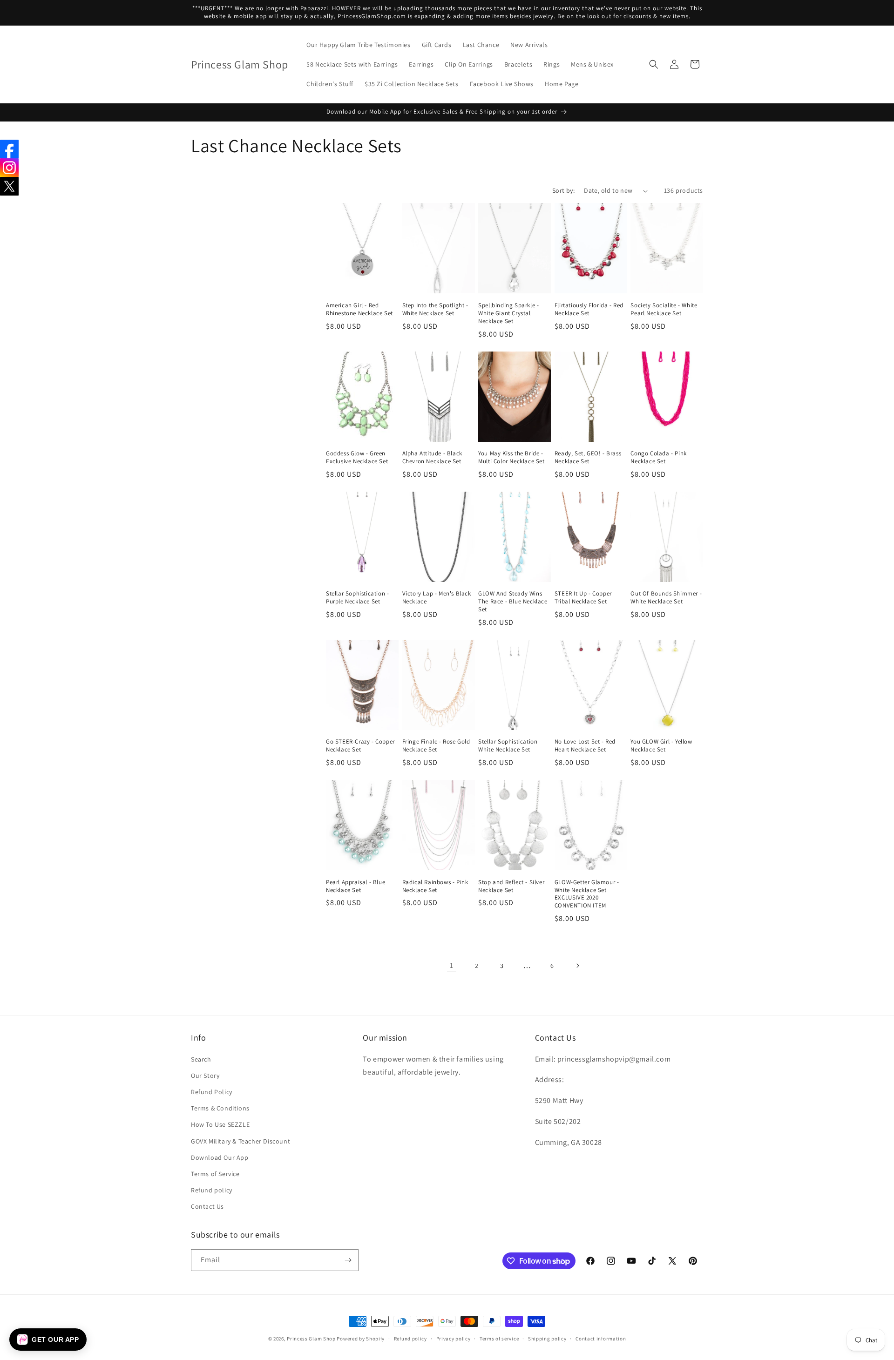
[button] (653, 64)
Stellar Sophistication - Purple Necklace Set (357, 597)
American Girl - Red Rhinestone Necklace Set (359, 309)
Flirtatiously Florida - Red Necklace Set (589, 309)
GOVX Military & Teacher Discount (240, 1141)
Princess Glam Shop (311, 1338)
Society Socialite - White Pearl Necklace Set (663, 309)
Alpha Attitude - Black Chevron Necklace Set (432, 457)
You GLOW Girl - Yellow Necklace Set (661, 745)
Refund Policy (211, 1092)
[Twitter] (9, 186)
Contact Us (207, 1206)
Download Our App (220, 1157)
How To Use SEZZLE (220, 1124)
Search (201, 1059)
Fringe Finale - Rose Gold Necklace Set (436, 745)
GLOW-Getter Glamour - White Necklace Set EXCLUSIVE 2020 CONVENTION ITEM (587, 894)
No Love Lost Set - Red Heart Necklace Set (585, 745)
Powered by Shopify (361, 1338)
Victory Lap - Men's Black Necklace (436, 597)
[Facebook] (9, 149)
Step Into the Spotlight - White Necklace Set (435, 309)
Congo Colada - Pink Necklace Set (658, 457)
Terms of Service (215, 1174)
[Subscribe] (348, 1260)
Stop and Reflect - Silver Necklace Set (511, 886)
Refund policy (211, 1190)
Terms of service (499, 1338)
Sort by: (563, 190)
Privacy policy (453, 1338)
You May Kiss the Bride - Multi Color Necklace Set (511, 457)
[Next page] (577, 965)
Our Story (205, 1075)
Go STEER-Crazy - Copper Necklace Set (360, 745)
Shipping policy (547, 1338)
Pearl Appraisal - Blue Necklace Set (355, 886)
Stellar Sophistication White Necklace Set (507, 745)
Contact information (601, 1338)
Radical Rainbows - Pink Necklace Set (435, 886)
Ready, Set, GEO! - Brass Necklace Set (588, 457)
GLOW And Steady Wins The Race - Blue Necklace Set (512, 601)
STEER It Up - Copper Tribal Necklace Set (583, 597)
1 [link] (452, 965)
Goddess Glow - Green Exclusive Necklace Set (357, 457)
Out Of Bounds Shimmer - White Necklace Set (666, 597)
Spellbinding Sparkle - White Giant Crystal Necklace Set (508, 313)
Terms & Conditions (220, 1108)
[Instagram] (9, 167)
